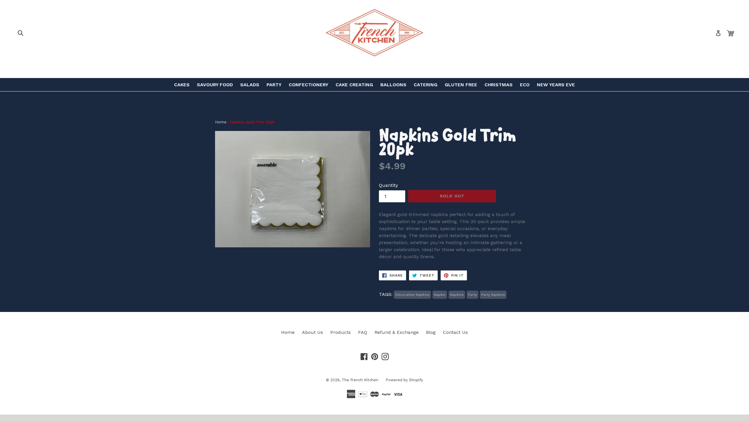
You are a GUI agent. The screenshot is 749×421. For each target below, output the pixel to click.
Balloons (393, 84)
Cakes (182, 84)
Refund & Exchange (396, 332)
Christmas (499, 84)
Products (340, 332)
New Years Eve (556, 84)
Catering (425, 84)
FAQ (362, 332)
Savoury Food (215, 84)
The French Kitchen (360, 380)
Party (274, 84)
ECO (525, 84)
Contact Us (455, 332)
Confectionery (308, 84)
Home (220, 122)
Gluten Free (461, 84)
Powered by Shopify (404, 380)
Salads (249, 84)
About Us (312, 332)
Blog (431, 332)
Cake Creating (354, 84)
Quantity (388, 185)
